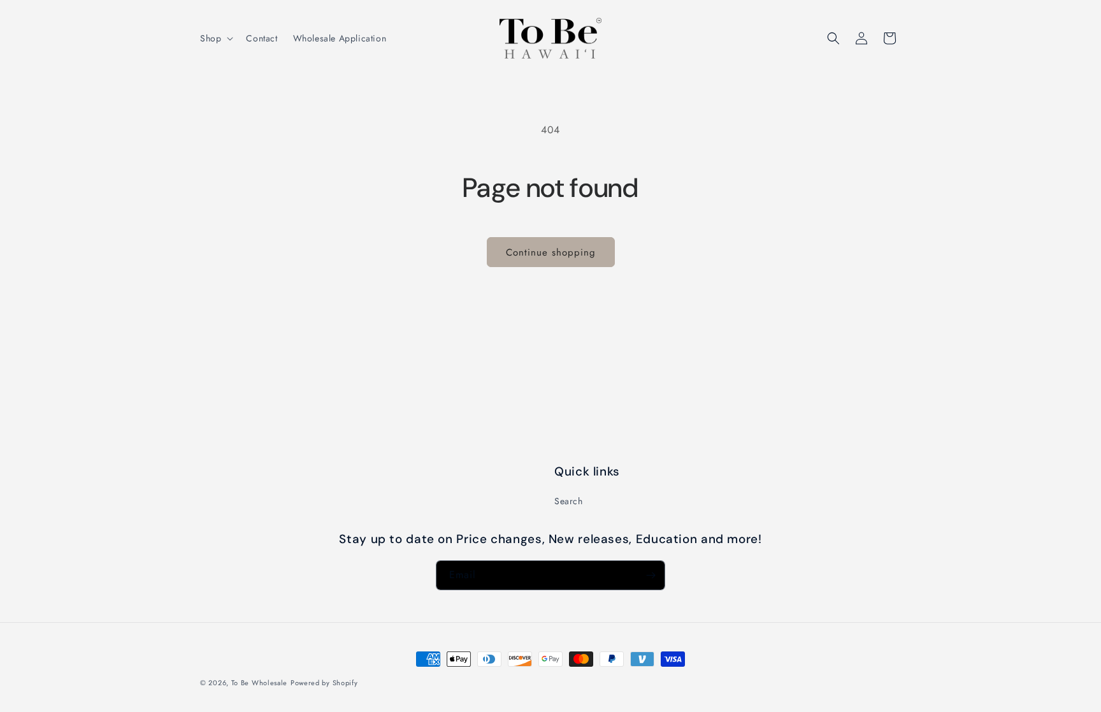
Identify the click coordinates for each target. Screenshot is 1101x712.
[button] (215, 38)
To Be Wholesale (259, 683)
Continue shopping (551, 252)
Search (568, 501)
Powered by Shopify (324, 683)
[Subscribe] (651, 575)
